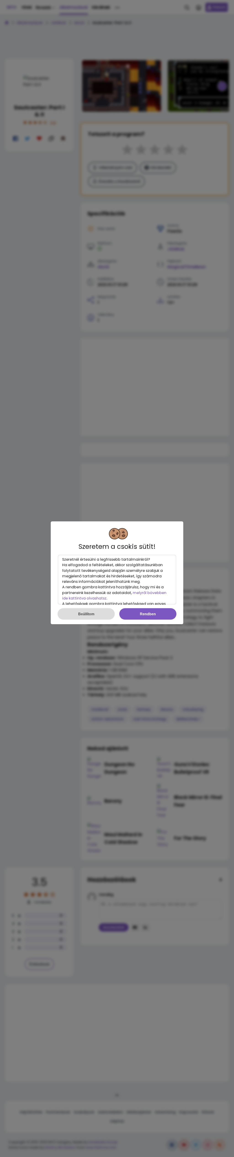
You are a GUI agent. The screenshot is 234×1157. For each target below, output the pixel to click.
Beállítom (86, 614)
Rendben (148, 614)
